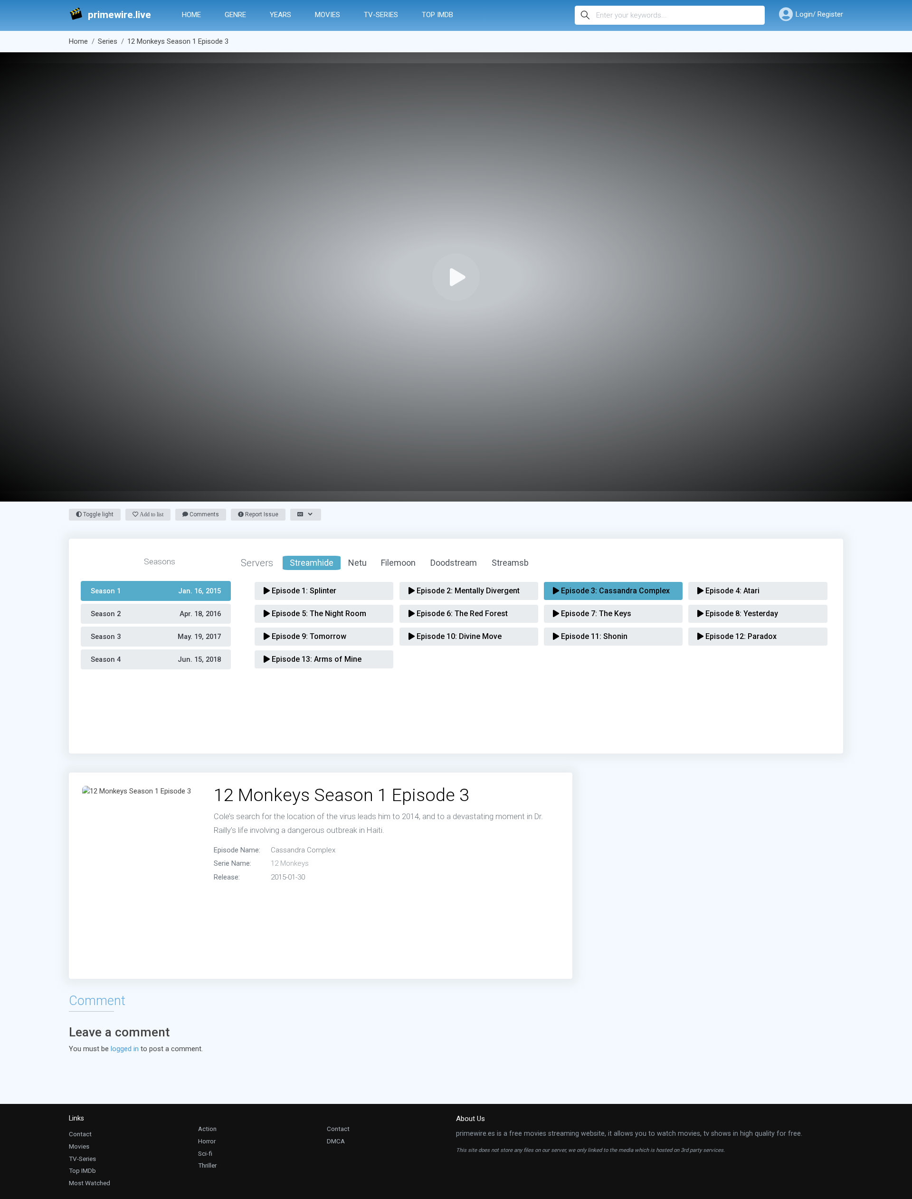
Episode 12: (740, 636)
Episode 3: (614, 590)
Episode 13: (315, 659)
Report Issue (261, 514)
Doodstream (453, 563)
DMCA (336, 1141)
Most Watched (89, 1183)
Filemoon (398, 563)
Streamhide (311, 563)
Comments (203, 514)
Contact (80, 1134)
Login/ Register (819, 14)
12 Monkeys (290, 863)
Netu (357, 563)
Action (207, 1128)
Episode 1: (303, 590)
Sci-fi (205, 1153)
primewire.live (119, 15)
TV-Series (381, 14)
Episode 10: (458, 636)
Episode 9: (308, 636)
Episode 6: (461, 613)
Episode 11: (593, 636)
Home (191, 14)
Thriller (207, 1165)
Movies (327, 14)
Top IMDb (437, 14)
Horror (207, 1141)
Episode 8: (740, 613)
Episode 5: (318, 613)
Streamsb (510, 563)
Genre (235, 14)
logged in (125, 1048)
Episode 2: (467, 590)
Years (280, 14)
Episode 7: (595, 613)
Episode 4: (731, 590)
